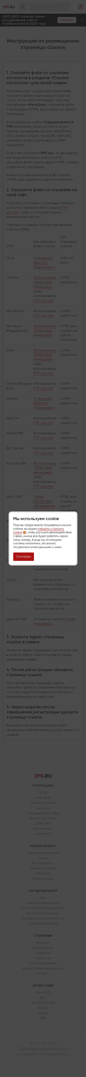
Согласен (23, 556)
